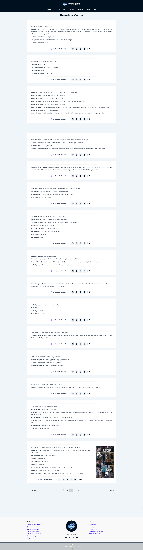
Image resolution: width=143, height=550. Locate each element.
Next (111, 490)
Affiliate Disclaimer (95, 533)
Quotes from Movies (33, 527)
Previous (33, 490)
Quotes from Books (33, 529)
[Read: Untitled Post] (105, 462)
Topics (88, 9)
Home (49, 9)
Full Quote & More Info (59, 49)
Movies (65, 9)
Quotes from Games (33, 531)
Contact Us (92, 524)
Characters (79, 9)
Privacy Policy (93, 529)
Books (72, 9)
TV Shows (57, 9)
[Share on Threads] (80, 48)
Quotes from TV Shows (34, 524)
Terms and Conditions (96, 531)
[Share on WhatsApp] (84, 48)
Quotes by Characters (34, 533)
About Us (92, 527)
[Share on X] (76, 48)
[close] (72, 544)
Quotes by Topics (32, 536)
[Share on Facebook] (72, 48)
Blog (94, 9)
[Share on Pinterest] (67, 479)
